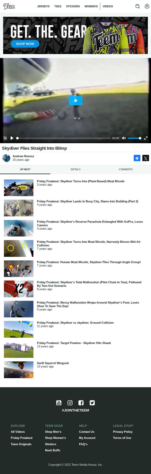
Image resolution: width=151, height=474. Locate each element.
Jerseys (43, 6)
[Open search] (138, 6)
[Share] (137, 158)
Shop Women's (55, 437)
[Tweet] (146, 158)
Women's (91, 6)
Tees (57, 6)
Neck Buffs (52, 450)
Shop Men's (53, 431)
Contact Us (86, 431)
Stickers (73, 6)
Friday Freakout (21, 437)
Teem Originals (21, 444)
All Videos (18, 431)
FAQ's (83, 444)
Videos (108, 6)
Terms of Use (122, 437)
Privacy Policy (123, 431)
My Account (87, 437)
